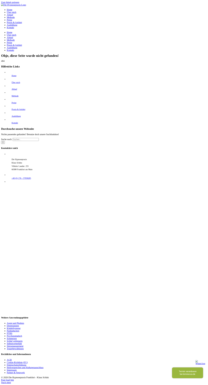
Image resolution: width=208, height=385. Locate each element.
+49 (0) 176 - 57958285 (21, 178)
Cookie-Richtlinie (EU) (17, 362)
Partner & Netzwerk (16, 372)
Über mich (16, 82)
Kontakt (15, 123)
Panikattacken (13, 331)
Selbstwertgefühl (14, 343)
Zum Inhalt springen (10, 2)
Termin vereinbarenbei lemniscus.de (188, 372)
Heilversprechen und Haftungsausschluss (25, 367)
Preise (14, 103)
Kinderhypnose (14, 328)
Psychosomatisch (14, 336)
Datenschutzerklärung (16, 365)
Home (14, 76)
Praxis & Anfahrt (18, 109)
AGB (9, 360)
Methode (15, 96)
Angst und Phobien (15, 323)
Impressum (12, 370)
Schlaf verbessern (14, 341)
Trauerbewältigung (15, 348)
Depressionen (13, 326)
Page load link (7, 380)
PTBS (9, 333)
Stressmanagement (15, 346)
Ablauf (14, 89)
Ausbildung (16, 116)
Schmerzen (12, 338)
